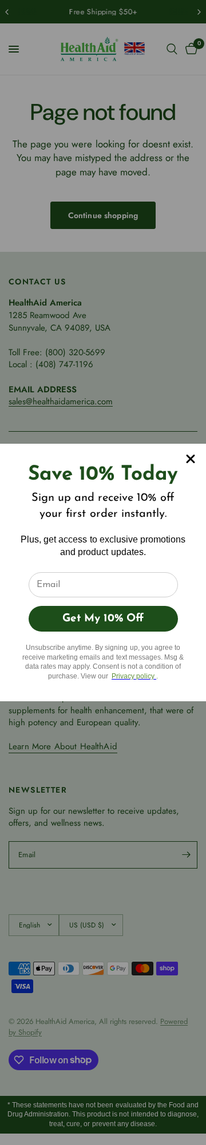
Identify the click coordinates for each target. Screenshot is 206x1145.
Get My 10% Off (103, 618)
